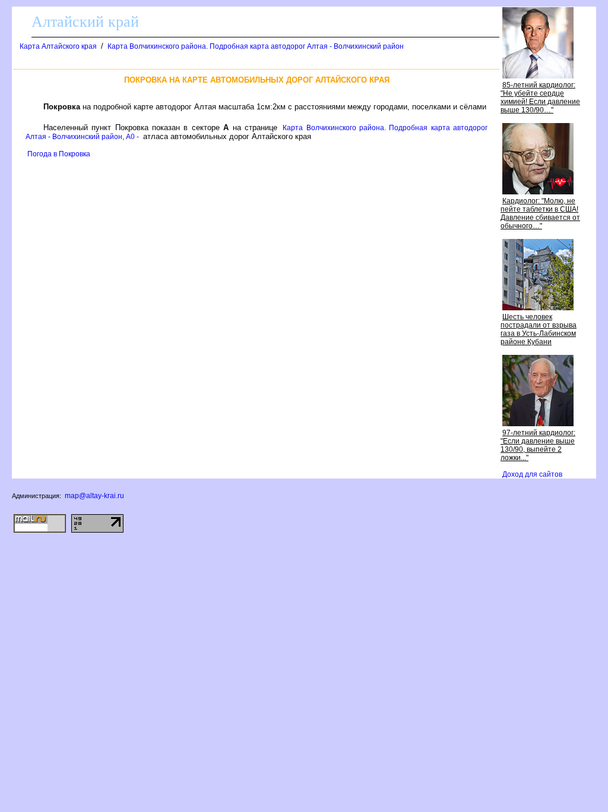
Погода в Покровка (58, 154)
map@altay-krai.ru (94, 496)
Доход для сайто (532, 474)
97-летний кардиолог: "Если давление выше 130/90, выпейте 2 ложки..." (538, 445)
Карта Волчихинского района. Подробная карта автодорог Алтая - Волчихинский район (255, 46)
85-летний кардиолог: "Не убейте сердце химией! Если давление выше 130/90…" (540, 97)
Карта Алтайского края (58, 46)
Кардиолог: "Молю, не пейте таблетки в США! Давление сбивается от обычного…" (540, 213)
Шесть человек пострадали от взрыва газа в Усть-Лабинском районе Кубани (539, 329)
